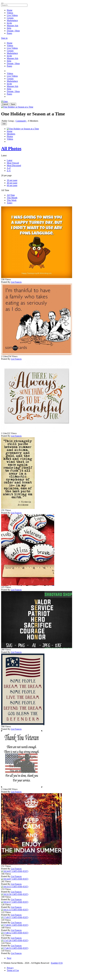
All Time (11, 195)
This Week (11, 200)
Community (21, 121)
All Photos (11, 148)
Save (13, 104)
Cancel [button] (5, 104)
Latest (9, 160)
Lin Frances (16, 282)
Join (4, 124)
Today (9, 203)
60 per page (12, 185)
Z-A (9, 170)
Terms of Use (13, 970)
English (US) (57, 963)
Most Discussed (14, 165)
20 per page (12, 180)
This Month (12, 197)
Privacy (10, 968)
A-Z (9, 168)
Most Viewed (13, 163)
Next (9, 958)
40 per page (12, 183)
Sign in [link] (4, 38)
